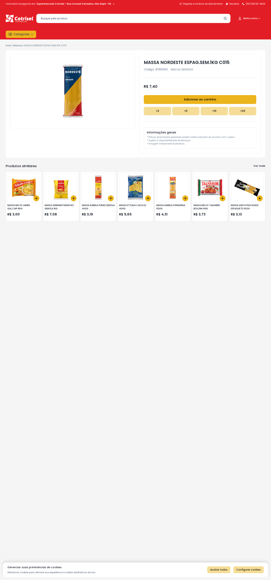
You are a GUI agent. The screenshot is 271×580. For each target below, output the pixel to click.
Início (9, 45)
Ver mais (259, 166)
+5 (185, 111)
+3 (157, 111)
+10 (214, 111)
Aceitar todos (218, 570)
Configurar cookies (248, 570)
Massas (17, 45)
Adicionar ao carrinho (200, 99)
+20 (242, 111)
